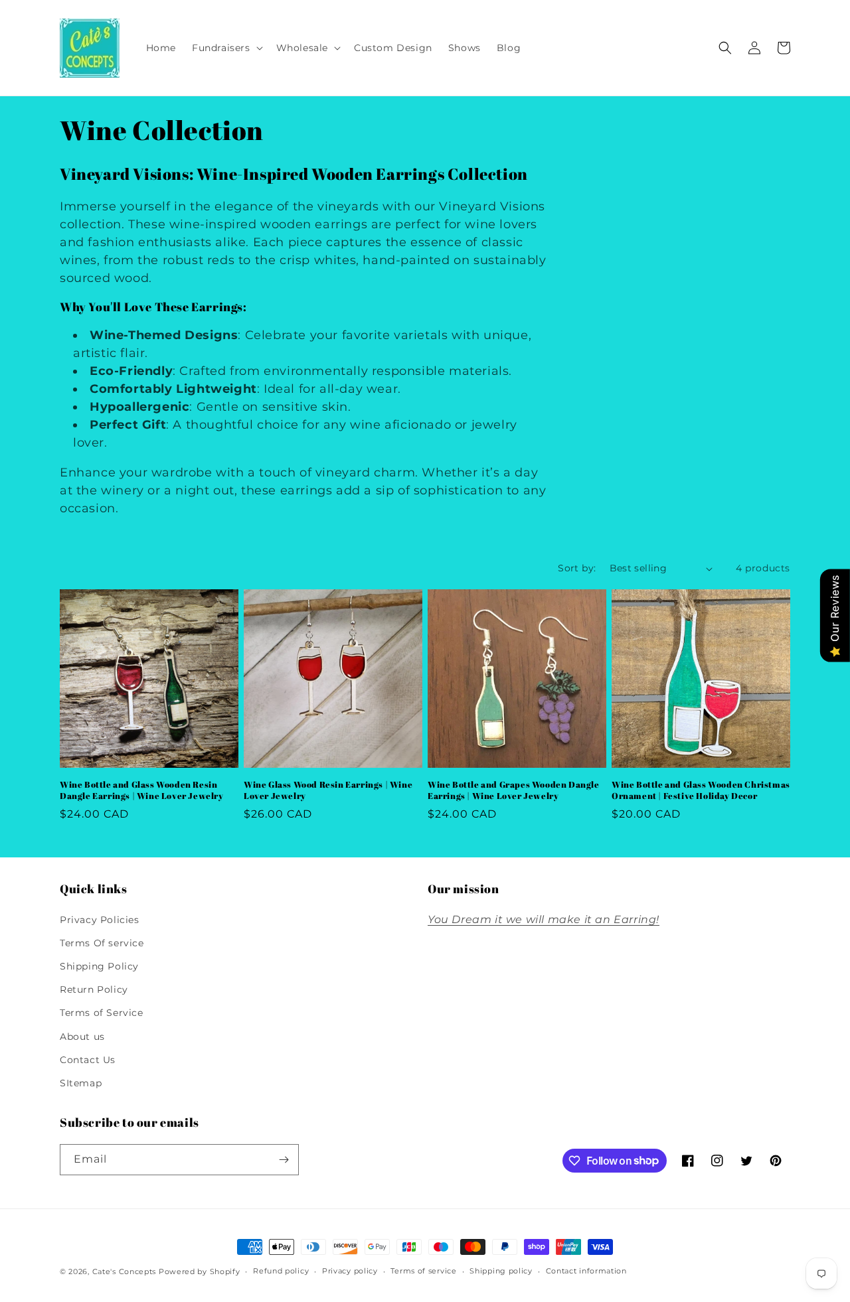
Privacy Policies (99, 920)
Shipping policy (501, 1270)
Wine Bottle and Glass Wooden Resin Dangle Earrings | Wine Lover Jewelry (142, 790)
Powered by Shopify (199, 1271)
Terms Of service (102, 943)
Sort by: (577, 568)
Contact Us (88, 1060)
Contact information (586, 1270)
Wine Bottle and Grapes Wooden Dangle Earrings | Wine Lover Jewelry (514, 790)
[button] (226, 48)
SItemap (81, 1083)
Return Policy (94, 989)
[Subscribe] (283, 1159)
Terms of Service (101, 1013)
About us (82, 1037)
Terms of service (423, 1270)
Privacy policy (350, 1270)
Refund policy (281, 1270)
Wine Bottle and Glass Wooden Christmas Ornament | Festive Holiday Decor (701, 790)
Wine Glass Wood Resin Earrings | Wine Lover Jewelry (328, 790)
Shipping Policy (99, 966)
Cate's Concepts (124, 1271)
